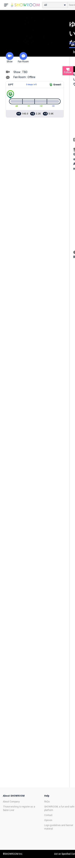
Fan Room (23, 61)
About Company (11, 801)
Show (9, 61)
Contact (48, 815)
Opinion (48, 820)
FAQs (47, 801)
